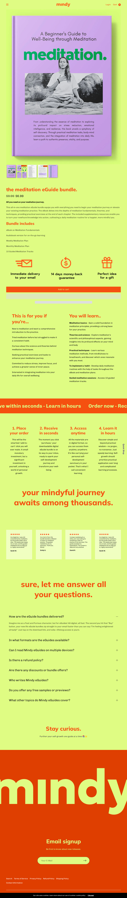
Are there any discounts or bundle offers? (38, 670)
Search (9, 879)
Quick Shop (124, 449)
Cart (115, 4)
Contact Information (14, 883)
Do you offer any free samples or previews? (39, 690)
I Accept (91, 895)
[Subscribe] (86, 860)
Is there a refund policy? (26, 660)
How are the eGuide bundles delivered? (36, 616)
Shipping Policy (62, 879)
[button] (63, 296)
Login (108, 4)
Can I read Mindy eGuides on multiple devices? (41, 650)
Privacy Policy (35, 879)
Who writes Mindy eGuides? (29, 680)
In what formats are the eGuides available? (39, 640)
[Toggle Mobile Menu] (9, 4)
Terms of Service (21, 879)
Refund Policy (48, 879)
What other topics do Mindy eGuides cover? (39, 700)
